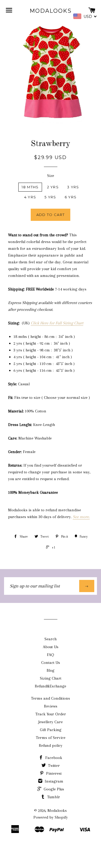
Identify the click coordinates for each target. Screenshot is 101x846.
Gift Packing (50, 729)
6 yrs (71, 197)
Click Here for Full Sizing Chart (57, 323)
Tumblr (53, 797)
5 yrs (50, 197)
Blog (50, 670)
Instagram (53, 781)
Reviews (50, 706)
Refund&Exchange (50, 686)
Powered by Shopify (50, 817)
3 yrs (73, 187)
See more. (81, 516)
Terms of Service (50, 737)
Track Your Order (50, 714)
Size (50, 175)
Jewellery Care (50, 721)
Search (50, 639)
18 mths (30, 187)
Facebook (53, 757)
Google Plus (53, 789)
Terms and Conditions (50, 698)
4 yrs (30, 197)
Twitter (53, 765)
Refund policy (50, 745)
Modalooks (51, 11)
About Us (50, 646)
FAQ (50, 654)
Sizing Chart (50, 678)
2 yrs (53, 187)
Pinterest (53, 773)
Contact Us (50, 662)
